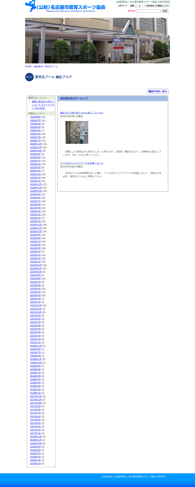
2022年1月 (35, 302)
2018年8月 (35, 369)
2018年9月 (35, 366)
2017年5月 (35, 420)
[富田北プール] (65, 8)
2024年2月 (35, 218)
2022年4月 (35, 292)
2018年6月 (35, 376)
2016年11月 (36, 440)
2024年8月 (35, 198)
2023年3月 (35, 255)
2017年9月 (35, 406)
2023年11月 (36, 228)
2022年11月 (36, 268)
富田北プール (51, 66)
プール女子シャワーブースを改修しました (81, 163)
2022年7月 (35, 282)
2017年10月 (36, 403)
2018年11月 (36, 359)
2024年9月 (35, 194)
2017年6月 (35, 416)
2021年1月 (35, 342)
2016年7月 (35, 453)
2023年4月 (35, 251)
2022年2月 (35, 299)
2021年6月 (35, 325)
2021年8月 (35, 319)
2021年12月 (36, 305)
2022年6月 (35, 285)
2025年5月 (35, 167)
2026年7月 (35, 120)
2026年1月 (35, 140)
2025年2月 (35, 178)
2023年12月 (36, 225)
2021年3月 (35, 336)
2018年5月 (35, 379)
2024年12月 (36, 184)
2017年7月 (35, 413)
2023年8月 (35, 238)
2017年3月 (35, 426)
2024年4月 (35, 211)
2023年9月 (35, 235)
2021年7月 (35, 322)
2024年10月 (36, 191)
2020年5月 (35, 356)
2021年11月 (36, 309)
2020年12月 (36, 346)
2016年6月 (35, 457)
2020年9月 (35, 349)
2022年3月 (35, 295)
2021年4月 (35, 332)
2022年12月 (36, 265)
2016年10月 (36, 443)
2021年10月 (36, 312)
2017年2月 (35, 430)
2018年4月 (35, 383)
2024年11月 (36, 188)
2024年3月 (35, 214)
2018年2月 (35, 389)
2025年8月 (35, 157)
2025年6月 (35, 164)
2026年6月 (35, 124)
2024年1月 (35, 221)
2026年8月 (35, 117)
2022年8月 (35, 278)
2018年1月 (35, 393)
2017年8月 (35, 410)
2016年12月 (36, 436)
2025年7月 (35, 161)
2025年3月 (35, 174)
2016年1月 (35, 463)
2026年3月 (35, 134)
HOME (28, 66)
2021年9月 (35, 315)
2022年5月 (35, 289)
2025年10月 (36, 151)
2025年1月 (35, 181)
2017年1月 (35, 433)
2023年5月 (35, 248)
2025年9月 (35, 154)
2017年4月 (35, 423)
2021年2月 (35, 339)
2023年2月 (35, 258)
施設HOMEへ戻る (158, 91)
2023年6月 (35, 245)
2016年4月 (35, 460)
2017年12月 (36, 396)
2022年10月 (36, 272)
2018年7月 (35, 373)
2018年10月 (36, 363)
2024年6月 (35, 204)
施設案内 (38, 66)
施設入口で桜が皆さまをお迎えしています (81, 113)
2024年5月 (35, 208)
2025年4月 (35, 171)
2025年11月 (36, 147)
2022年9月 (35, 275)
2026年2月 (35, 137)
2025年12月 (36, 144)
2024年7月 (35, 201)
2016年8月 (35, 450)
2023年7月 (35, 241)
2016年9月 (35, 447)
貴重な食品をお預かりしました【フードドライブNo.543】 (43, 104)
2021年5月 (35, 329)
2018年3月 (35, 386)
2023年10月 (36, 231)
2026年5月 (35, 127)
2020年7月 (35, 352)
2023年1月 (35, 262)
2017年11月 (36, 400)
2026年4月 (35, 130)
